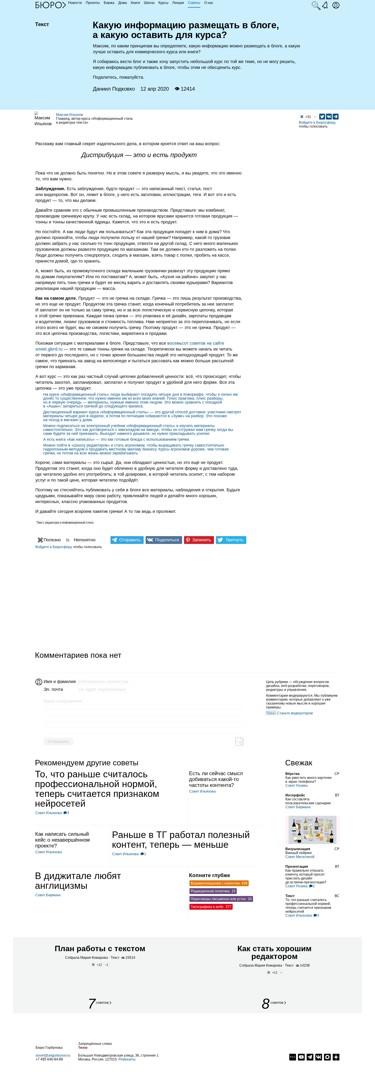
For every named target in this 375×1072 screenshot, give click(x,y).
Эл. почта (53, 689)
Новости (75, 3)
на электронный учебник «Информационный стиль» (128, 426)
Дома (122, 3)
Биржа (109, 3)
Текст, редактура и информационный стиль (65, 522)
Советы (194, 3)
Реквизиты (127, 1059)
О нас (208, 3)
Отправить (58, 741)
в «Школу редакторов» (89, 445)
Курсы (163, 3)
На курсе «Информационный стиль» (76, 394)
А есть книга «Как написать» (69, 439)
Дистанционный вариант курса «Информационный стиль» (96, 412)
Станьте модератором (295, 713)
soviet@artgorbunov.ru (53, 1055)
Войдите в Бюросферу (317, 122)
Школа (149, 3)
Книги (135, 3)
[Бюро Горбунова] (51, 5)
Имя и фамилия (59, 681)
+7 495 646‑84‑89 (49, 1059)
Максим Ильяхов (69, 114)
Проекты (93, 3)
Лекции (178, 3)
